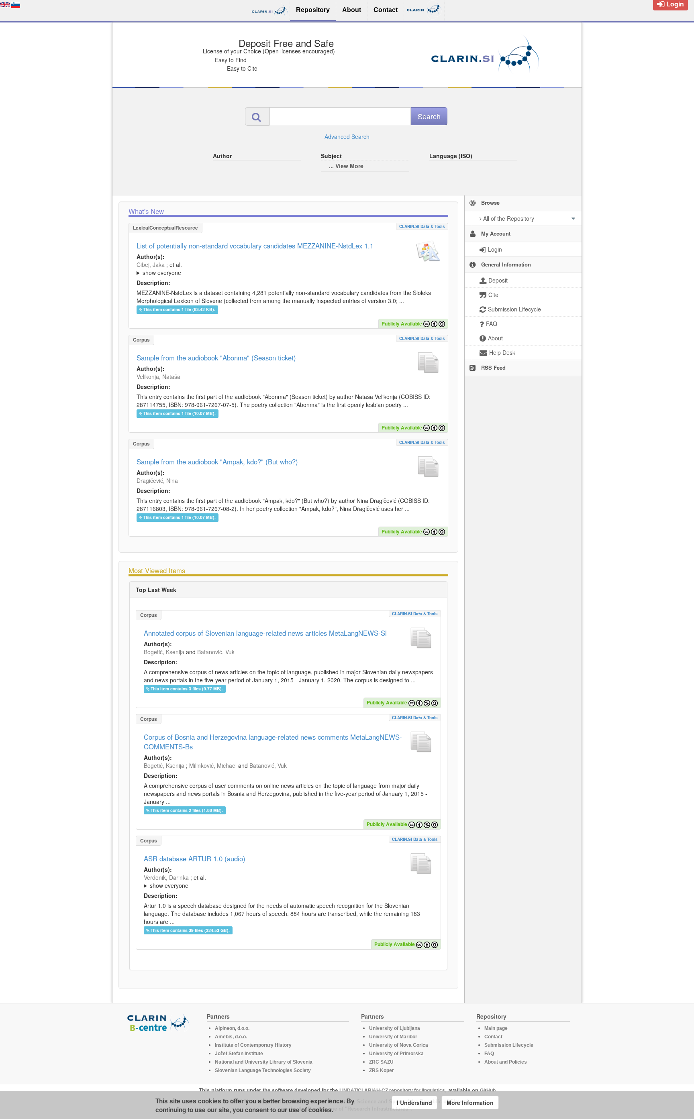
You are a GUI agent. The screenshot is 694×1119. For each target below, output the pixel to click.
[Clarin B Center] (159, 1022)
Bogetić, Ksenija (164, 652)
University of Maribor (393, 1037)
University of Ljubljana (394, 1028)
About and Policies (505, 1062)
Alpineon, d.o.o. (232, 1028)
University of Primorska (396, 1053)
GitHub (488, 1090)
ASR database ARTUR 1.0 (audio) (194, 858)
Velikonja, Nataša (158, 376)
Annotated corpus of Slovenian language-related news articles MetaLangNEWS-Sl (265, 633)
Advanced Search (347, 136)
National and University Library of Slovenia (263, 1062)
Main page (496, 1028)
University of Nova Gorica (398, 1045)
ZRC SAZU (381, 1062)
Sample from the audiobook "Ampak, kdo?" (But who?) (217, 461)
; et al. (159, 268)
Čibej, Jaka (151, 264)
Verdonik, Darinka (166, 877)
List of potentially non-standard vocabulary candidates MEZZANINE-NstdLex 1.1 (255, 245)
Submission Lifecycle (508, 1045)
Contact (493, 1037)
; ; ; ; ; (244, 268)
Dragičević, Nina (157, 480)
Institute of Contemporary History (253, 1045)
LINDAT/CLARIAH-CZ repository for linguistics (392, 1090)
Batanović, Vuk (216, 652)
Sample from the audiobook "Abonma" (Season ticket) (216, 357)
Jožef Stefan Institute (239, 1053)
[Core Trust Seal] (159, 1055)
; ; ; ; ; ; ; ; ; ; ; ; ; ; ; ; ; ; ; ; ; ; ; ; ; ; (286, 881)
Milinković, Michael (213, 765)
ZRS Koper (381, 1070)
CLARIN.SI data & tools (422, 226)
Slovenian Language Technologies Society (263, 1070)
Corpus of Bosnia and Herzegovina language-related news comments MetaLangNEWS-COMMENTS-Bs (273, 741)
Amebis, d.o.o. (231, 1037)
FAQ (489, 1053)
